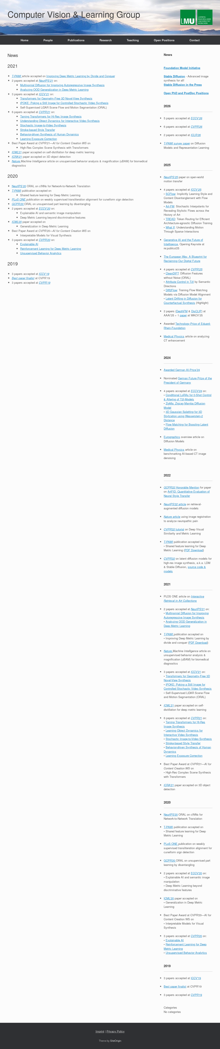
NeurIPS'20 (171, 814)
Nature (16, 161)
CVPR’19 (44, 282)
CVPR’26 (196, 126)
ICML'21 (169, 705)
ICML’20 (17, 222)
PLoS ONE (19, 199)
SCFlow (170, 194)
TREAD (170, 219)
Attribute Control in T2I (180, 282)
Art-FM (170, 206)
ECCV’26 (196, 118)
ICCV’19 (44, 274)
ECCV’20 (44, 208)
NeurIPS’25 (171, 177)
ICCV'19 (196, 978)
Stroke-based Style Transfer (37, 130)
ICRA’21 (17, 157)
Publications (76, 40)
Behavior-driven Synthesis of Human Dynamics (49, 134)
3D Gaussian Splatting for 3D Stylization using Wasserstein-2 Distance (183, 416)
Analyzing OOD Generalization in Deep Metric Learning (54, 89)
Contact (194, 40)
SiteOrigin (115, 1040)
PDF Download (194, 550)
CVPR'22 (169, 558)
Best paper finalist (23, 278)
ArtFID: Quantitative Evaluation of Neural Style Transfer (187, 493)
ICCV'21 (196, 672)
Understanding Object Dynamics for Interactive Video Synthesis (60, 121)
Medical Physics (174, 336)
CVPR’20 (44, 240)
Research (105, 40)
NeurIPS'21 (198, 609)
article (175, 504)
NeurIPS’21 (46, 80)
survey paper (177, 143)
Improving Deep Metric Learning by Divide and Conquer (80, 76)
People (48, 40)
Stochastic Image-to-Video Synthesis (43, 125)
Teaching (133, 40)
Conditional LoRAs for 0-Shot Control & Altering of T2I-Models (187, 397)
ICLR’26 (196, 135)
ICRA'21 (169, 785)
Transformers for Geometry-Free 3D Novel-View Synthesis (56, 98)
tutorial (174, 529)
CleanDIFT (172, 273)
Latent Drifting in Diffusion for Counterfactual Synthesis (183, 300)
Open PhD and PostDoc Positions (186, 93)
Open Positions (164, 40)
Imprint (100, 1031)
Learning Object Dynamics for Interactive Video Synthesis (183, 732)
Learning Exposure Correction (38, 139)
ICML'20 (169, 898)
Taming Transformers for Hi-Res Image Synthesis (51, 116)
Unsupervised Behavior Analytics (40, 253)
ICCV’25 (196, 189)
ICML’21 (17, 152)
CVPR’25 (196, 269)
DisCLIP (196, 311)
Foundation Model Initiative (182, 68)
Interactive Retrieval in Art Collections (184, 598)
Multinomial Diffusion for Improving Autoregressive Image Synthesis (62, 85)
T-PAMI (17, 76)
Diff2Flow (171, 290)
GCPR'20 (170, 860)
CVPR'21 (196, 718)
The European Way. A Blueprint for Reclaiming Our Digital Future (185, 258)
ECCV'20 (196, 873)
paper (183, 315)
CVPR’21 (44, 112)
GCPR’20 (18, 204)
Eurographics (172, 437)
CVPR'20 (196, 936)
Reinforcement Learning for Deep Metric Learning (50, 249)
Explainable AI (29, 244)
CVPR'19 (196, 995)
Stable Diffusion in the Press (183, 85)
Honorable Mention (181, 487)
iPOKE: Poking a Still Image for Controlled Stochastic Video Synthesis (64, 103)
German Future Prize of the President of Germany (188, 380)
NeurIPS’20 (19, 186)
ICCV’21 (44, 94)
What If (170, 227)
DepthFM (182, 311)
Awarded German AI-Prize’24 (182, 370)
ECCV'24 (196, 391)
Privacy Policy (116, 1031)
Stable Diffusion (174, 76)
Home (24, 40)
